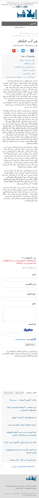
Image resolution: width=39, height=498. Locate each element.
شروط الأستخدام (21, 339)
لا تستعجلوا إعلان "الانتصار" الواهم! (24, 417)
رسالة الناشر (19, 488)
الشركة (34, 486)
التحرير (28, 486)
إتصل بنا (21, 486)
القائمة (32, 24)
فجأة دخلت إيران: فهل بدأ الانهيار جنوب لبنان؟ (20, 442)
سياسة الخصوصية (30, 488)
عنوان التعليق (31, 294)
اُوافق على (25, 339)
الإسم (34, 274)
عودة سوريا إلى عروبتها (27, 60)
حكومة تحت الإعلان (29, 70)
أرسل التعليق (30, 344)
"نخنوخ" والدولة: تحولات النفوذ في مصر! (22, 425)
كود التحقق (32, 324)
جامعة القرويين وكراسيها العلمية (24, 67)
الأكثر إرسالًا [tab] (8, 393)
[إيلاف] (25, 6)
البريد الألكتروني (30, 284)
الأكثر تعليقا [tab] (20, 393)
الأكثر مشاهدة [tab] (31, 393)
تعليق (34, 303)
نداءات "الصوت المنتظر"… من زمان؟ (22, 400)
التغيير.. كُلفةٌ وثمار (29, 73)
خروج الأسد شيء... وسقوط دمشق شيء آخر (20, 77)
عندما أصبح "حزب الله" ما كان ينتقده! (23, 460)
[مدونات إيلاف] (17, 6)
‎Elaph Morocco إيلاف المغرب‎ (23, 466)
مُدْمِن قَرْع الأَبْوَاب (29, 63)
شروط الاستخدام (11, 486)
